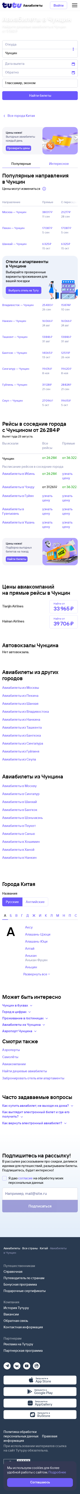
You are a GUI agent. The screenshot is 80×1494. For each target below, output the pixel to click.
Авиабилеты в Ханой (18, 849)
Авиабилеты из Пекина (20, 695)
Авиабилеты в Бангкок (19, 810)
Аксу (29, 927)
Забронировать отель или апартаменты (33, 1078)
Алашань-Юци (36, 941)
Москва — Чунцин (14, 212)
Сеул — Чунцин (12, 400)
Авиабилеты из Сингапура (22, 743)
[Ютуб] (26, 1364)
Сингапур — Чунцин (15, 368)
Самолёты (10, 1057)
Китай (44, 1248)
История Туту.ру (16, 1308)
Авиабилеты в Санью (18, 834)
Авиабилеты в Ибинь (18, 474)
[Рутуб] (36, 1364)
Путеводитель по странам (24, 1278)
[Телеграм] (7, 1364)
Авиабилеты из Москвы (20, 687)
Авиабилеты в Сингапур (21, 794)
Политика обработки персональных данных (21, 1434)
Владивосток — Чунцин (18, 305)
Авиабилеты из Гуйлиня (20, 751)
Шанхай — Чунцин (14, 244)
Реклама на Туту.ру (18, 1344)
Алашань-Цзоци (37, 934)
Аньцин (31, 967)
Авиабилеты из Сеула (19, 759)
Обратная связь (16, 1321)
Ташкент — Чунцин (14, 337)
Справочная (13, 1271)
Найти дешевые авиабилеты (24, 1071)
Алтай (29, 948)
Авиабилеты (12, 1248)
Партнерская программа (23, 1350)
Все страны (30, 1248)
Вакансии (11, 1314)
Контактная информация (23, 1327)
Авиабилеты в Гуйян (18, 496)
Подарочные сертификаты (25, 1291)
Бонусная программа (20, 1284)
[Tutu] (12, 5)
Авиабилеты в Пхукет (19, 826)
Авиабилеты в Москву (19, 786)
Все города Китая (21, 116)
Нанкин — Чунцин (14, 321)
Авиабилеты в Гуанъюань (13, 511)
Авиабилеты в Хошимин (21, 841)
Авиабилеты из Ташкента (22, 727)
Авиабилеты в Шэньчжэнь (22, 818)
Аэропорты (11, 1050)
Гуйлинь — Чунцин (14, 384)
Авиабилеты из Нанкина (21, 719)
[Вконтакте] (16, 1364)
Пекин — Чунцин (13, 228)
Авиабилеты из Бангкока (21, 735)
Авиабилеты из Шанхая (20, 703)
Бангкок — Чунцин (14, 352)
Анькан (31, 955)
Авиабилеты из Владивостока (25, 711)
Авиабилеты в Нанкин (19, 857)
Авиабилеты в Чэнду (18, 487)
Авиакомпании (14, 1064)
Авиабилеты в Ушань (18, 522)
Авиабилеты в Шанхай (19, 802)
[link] (18, 148)
